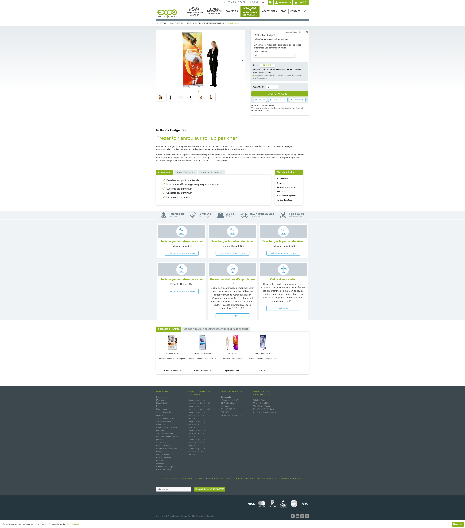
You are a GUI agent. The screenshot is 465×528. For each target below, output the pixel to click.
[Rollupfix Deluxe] (172, 342)
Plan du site (299, 478)
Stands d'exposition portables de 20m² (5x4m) (196, 442)
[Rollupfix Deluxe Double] (202, 342)
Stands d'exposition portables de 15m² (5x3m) (196, 433)
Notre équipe (161, 409)
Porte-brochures (163, 445)
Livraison (281, 191)
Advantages (164, 172)
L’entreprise (174, 478)
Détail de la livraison (211, 172)
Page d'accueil (162, 397)
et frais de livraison (271, 69)
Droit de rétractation (264, 478)
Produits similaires (168, 329)
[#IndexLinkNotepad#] (270, 2)
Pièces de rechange (164, 466)
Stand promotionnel (164, 433)
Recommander (298, 100)
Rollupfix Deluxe (172, 353)
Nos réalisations (163, 403)
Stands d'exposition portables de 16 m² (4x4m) (196, 424)
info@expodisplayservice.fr (232, 415)
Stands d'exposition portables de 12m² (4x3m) (196, 415)
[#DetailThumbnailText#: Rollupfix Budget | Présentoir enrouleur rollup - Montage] (201, 97)
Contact (280, 183)
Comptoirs (160, 424)
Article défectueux (285, 200)
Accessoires (161, 442)
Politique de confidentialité (245, 478)
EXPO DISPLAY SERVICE (231, 391)
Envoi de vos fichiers (286, 187)
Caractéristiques (185, 172)
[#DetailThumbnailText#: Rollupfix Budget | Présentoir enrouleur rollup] (160, 97)
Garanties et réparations (287, 195)
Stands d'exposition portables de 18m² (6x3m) (196, 451)
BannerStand (232, 353)
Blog (158, 406)
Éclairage (160, 463)
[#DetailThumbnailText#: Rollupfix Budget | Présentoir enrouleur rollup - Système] (191, 97)
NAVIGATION (162, 391)
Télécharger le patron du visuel (182, 253)
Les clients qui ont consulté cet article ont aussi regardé (216, 329)
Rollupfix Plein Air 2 (262, 353)
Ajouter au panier (278, 94)
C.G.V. (276, 478)
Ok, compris (457, 524)
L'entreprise (161, 400)
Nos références (200, 478)
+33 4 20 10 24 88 (236, 2)
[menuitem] (270, 2)
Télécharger (232, 315)
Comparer (261, 100)
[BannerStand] (232, 342)
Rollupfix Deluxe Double (203, 353)
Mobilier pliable (162, 454)
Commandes (282, 178)
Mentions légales (286, 478)
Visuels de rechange (164, 469)
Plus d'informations (74, 524)
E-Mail (254, 2)
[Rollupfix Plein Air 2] (262, 342)
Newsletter (229, 478)
